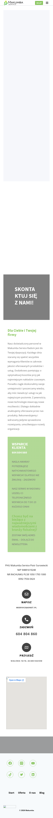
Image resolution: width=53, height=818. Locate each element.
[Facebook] (10, 763)
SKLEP (39, 3)
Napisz (26, 602)
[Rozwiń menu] (47, 3)
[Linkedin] (33, 774)
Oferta (21, 792)
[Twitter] (21, 774)
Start (11, 792)
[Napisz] (26, 594)
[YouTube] (33, 763)
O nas (32, 792)
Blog (41, 792)
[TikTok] (10, 774)
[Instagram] (21, 763)
